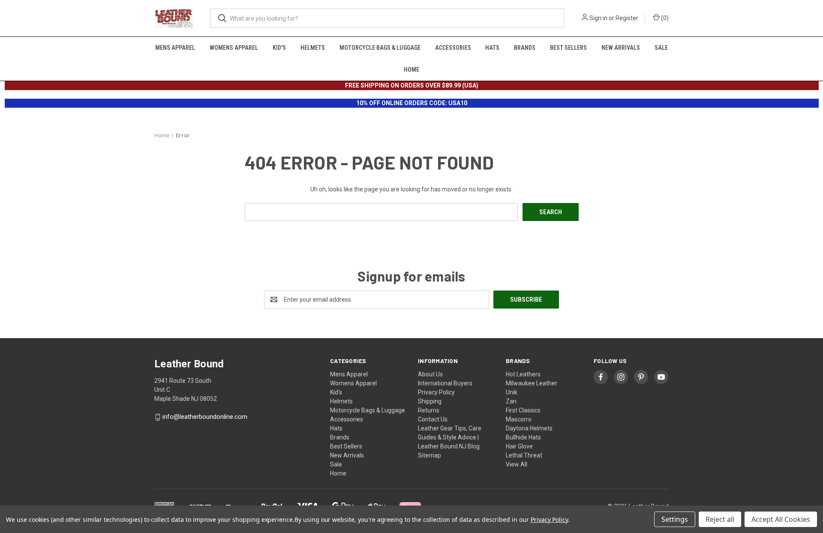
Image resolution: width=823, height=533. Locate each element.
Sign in (598, 18)
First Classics (523, 410)
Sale (661, 47)
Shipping (430, 401)
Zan (511, 401)
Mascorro (519, 419)
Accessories (453, 47)
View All (516, 464)
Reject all (720, 519)
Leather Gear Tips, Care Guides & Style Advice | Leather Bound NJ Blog (449, 437)
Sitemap (429, 455)
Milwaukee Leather (531, 383)
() (664, 18)
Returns (428, 410)
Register (627, 18)
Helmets (312, 47)
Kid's (279, 47)
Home (411, 69)
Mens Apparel (175, 47)
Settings (674, 519)
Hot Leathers (523, 374)
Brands (524, 47)
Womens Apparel (234, 47)
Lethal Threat (524, 455)
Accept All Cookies (780, 519)
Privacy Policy (436, 392)
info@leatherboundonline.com (204, 417)
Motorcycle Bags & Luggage (380, 47)
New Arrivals (620, 47)
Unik (511, 392)
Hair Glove (519, 446)
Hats (492, 47)
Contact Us (433, 419)
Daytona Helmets (529, 428)
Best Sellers (568, 47)
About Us (430, 374)
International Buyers (445, 383)
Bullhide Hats (523, 437)
